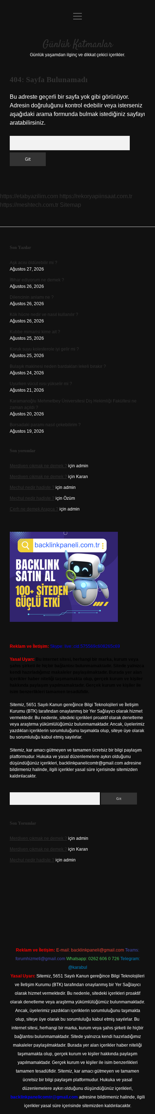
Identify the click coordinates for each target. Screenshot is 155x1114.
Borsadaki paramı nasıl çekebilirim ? (45, 424)
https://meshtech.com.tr (29, 205)
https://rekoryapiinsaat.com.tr (95, 196)
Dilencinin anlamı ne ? (32, 297)
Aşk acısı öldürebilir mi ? (33, 262)
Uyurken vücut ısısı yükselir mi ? (41, 383)
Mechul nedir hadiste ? (32, 487)
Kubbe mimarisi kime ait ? (35, 331)
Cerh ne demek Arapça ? (34, 509)
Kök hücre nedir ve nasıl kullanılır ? (44, 314)
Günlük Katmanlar (78, 44)
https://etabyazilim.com (29, 196)
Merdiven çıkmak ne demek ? (38, 465)
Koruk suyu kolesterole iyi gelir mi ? (44, 349)
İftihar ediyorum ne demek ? (37, 279)
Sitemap (70, 205)
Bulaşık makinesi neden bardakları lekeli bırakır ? (58, 366)
